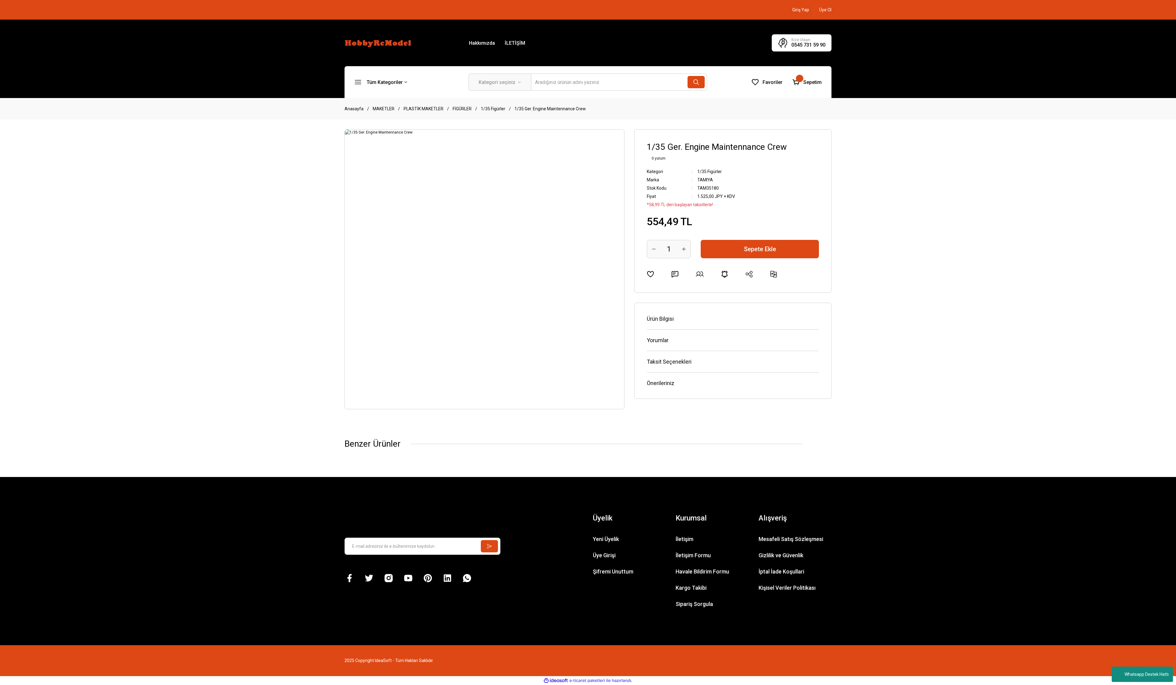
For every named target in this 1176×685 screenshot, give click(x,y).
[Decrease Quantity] (654, 249)
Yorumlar (658, 340)
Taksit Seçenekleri (669, 361)
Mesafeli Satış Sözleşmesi (791, 539)
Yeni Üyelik (606, 539)
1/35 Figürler (709, 171)
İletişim (684, 539)
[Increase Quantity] (684, 249)
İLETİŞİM (515, 43)
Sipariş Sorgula (694, 604)
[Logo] (379, 42)
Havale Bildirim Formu (702, 571)
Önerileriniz (660, 383)
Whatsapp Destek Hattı (1147, 674)
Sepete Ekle (760, 249)
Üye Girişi (604, 555)
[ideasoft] (556, 681)
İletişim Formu (693, 555)
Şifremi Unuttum (613, 571)
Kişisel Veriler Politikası (787, 588)
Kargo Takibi (691, 588)
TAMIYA (705, 179)
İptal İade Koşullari (781, 571)
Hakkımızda (482, 43)
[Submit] (489, 546)
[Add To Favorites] (650, 274)
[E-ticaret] (587, 680)
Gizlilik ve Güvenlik (781, 555)
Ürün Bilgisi (660, 319)
